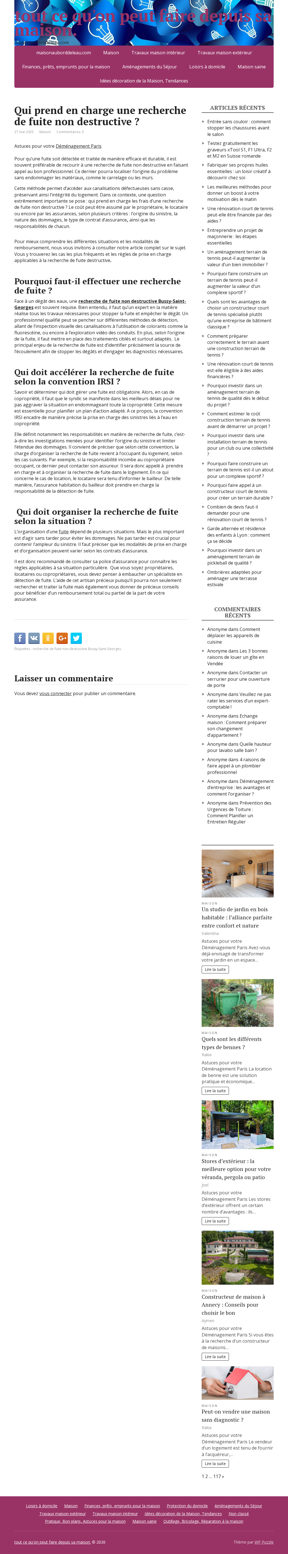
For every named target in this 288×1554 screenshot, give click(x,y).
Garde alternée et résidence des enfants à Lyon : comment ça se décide (238, 534)
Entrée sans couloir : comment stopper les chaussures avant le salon (239, 127)
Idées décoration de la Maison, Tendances (144, 81)
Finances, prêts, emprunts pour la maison (66, 67)
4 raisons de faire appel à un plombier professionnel (236, 765)
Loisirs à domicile (207, 67)
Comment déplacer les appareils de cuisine (233, 635)
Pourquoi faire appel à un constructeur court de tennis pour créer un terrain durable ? (240, 491)
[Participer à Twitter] (76, 638)
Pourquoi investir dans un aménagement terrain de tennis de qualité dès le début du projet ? (238, 394)
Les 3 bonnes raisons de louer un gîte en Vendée (237, 657)
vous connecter (55, 693)
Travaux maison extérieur (62, 1513)
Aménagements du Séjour (149, 67)
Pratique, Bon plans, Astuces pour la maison (85, 1521)
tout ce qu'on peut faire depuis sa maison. (142, 22)
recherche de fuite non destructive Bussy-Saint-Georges (77, 648)
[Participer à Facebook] (20, 638)
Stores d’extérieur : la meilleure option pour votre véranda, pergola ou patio (236, 1169)
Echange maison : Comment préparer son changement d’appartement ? (237, 725)
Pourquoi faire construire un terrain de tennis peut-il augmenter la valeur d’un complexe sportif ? (237, 282)
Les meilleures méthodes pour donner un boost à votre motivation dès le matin (239, 193)
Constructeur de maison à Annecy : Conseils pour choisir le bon (233, 1304)
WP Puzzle (264, 1542)
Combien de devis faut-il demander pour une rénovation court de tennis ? (237, 513)
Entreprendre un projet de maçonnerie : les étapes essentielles (235, 236)
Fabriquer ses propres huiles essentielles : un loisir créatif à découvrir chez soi (239, 171)
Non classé (239, 1513)
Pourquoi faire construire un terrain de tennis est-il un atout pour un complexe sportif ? (240, 469)
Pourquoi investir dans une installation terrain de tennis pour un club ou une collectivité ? (240, 444)
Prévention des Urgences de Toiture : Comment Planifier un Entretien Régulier (239, 812)
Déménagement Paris (79, 146)
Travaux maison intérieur (115, 1513)
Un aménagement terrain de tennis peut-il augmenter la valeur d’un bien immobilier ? (237, 258)
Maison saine (252, 67)
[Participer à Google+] (62, 638)
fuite (64, 532)
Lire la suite (215, 969)
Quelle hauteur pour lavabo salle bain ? (239, 747)
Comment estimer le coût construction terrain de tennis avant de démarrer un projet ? (238, 420)
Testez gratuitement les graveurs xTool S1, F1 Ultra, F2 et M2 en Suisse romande (239, 149)
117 (217, 1476)
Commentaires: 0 (70, 131)
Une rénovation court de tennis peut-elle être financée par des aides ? (240, 214)
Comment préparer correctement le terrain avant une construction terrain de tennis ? (238, 345)
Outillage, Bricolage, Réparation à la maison (203, 1521)
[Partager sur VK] (34, 638)
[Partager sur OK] (48, 638)
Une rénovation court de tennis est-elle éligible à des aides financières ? (240, 370)
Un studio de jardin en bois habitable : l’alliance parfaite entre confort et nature (237, 917)
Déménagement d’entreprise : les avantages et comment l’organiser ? (240, 787)
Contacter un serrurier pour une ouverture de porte (238, 678)
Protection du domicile (187, 1505)
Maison (45, 131)
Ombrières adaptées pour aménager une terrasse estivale (234, 578)
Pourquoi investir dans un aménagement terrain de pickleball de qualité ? (234, 556)
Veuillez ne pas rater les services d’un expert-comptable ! (239, 700)
